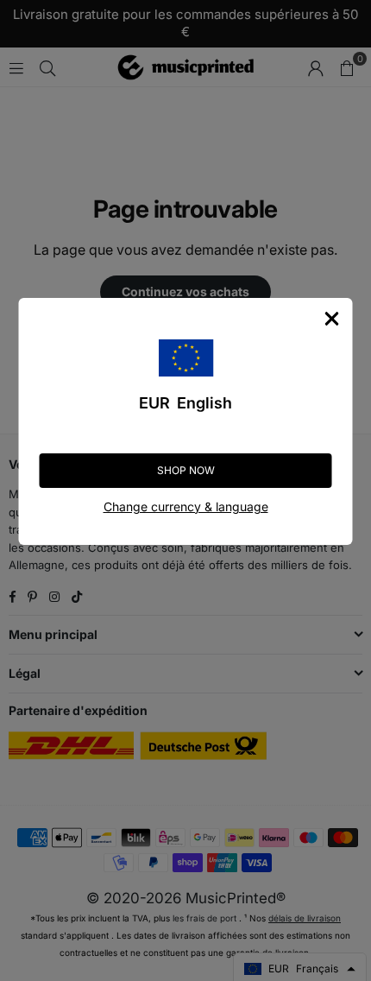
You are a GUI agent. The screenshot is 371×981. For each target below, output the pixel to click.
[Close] (332, 318)
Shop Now (186, 470)
